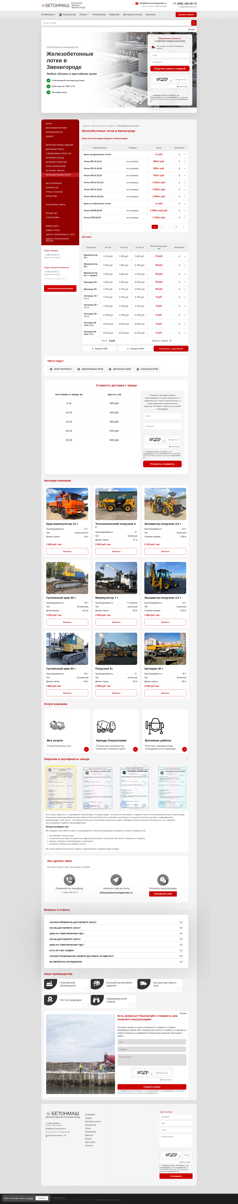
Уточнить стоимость (162, 463)
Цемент (50, 136)
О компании (47, 14)
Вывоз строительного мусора (57, 240)
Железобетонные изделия (59, 145)
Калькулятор (69, 14)
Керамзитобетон (54, 132)
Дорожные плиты (55, 149)
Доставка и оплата (132, 14)
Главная (85, 126)
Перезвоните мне (163, 894)
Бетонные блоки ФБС (56, 162)
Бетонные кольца (55, 158)
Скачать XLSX (137, 349)
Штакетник (51, 196)
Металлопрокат (54, 183)
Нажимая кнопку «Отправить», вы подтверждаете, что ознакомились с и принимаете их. (169, 98)
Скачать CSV (101, 349)
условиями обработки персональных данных (168, 98)
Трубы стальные (54, 192)
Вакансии (114, 14)
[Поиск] (194, 23)
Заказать (67, 551)
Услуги (82, 14)
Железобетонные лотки (58, 175)
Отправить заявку (152, 1087)
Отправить (176, 1176)
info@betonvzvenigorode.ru (152, 3)
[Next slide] (187, 758)
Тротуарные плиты (55, 205)
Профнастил (52, 188)
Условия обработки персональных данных (107, 1200)
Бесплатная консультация (60, 288)
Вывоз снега (52, 226)
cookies (30, 1198)
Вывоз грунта (53, 230)
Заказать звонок (186, 14)
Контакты (150, 14)
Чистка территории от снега (60, 235)
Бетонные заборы (55, 171)
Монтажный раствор (56, 128)
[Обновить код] (170, 80)
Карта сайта (90, 1142)
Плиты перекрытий (55, 166)
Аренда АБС (52, 213)
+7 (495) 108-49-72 (185, 3)
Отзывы (88, 1139)
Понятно (41, 1198)
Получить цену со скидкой (170, 68)
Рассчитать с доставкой (171, 349)
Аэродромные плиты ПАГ (58, 153)
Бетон (49, 124)
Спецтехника (99, 14)
